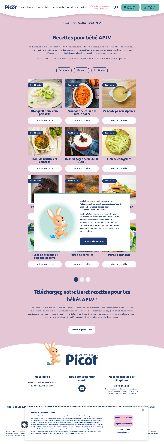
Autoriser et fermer (123, 418)
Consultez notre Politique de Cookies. (70, 433)
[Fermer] (143, 410)
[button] (24, 424)
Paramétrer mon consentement (123, 431)
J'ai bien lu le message (93, 241)
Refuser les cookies (123, 424)
